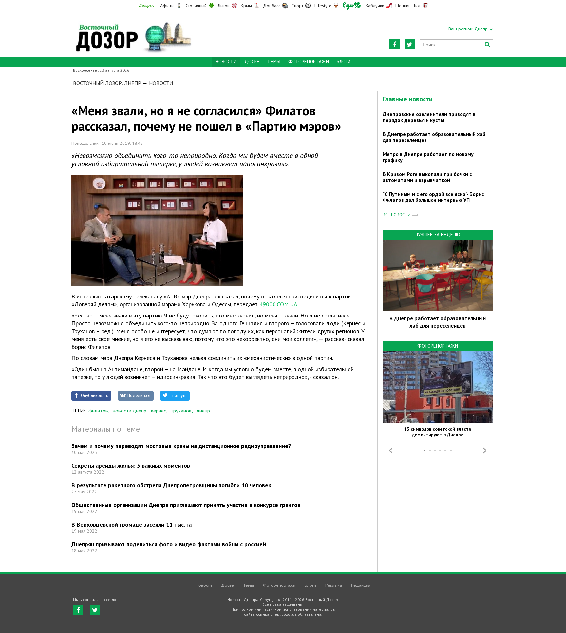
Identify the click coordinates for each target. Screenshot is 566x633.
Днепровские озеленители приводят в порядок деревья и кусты (429, 117)
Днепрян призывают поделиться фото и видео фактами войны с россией (168, 544)
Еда (352, 6)
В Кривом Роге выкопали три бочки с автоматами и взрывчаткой (427, 177)
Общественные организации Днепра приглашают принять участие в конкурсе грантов (185, 504)
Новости (161, 83)
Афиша (167, 6)
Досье (251, 61)
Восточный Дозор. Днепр (107, 83)
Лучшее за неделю (437, 234)
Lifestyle (322, 6)
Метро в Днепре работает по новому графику (428, 157)
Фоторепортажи (308, 61)
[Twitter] (410, 44)
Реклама (333, 585)
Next (484, 450)
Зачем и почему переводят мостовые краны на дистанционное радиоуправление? (181, 446)
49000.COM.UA (278, 304)
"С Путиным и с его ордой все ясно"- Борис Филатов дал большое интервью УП (433, 197)
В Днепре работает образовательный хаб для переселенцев (434, 137)
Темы (273, 61)
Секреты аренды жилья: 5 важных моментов (130, 465)
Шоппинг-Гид (408, 6)
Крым (246, 6)
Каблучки (375, 6)
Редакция (360, 585)
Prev (390, 450)
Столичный (196, 6)
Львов (224, 6)
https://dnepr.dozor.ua (133, 33)
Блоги (343, 61)
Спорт (297, 6)
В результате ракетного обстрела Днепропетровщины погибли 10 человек (171, 485)
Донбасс (271, 6)
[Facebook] (394, 44)
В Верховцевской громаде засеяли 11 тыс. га (131, 524)
